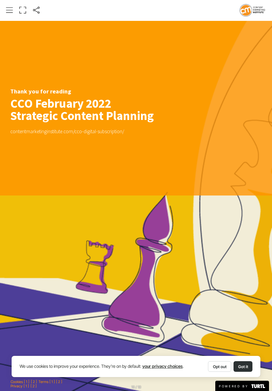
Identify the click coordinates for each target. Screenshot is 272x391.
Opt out (220, 366)
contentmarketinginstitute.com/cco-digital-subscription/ (67, 131)
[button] (9, 10)
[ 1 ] (26, 382)
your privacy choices (162, 366)
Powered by (235, 386)
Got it (243, 366)
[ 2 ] (34, 382)
